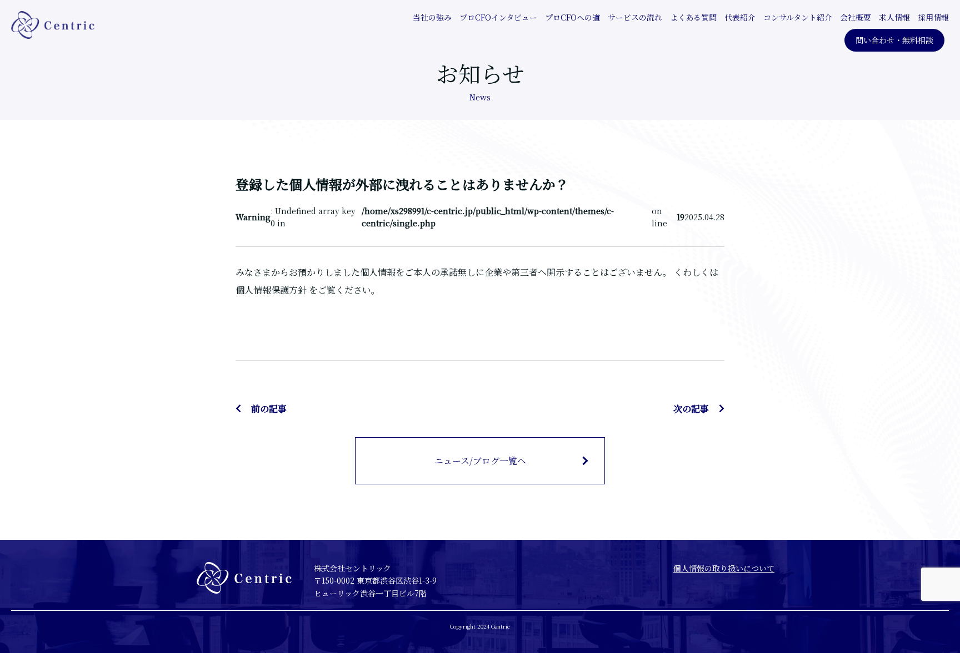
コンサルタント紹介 (797, 17)
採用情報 (933, 17)
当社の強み (432, 17)
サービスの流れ (635, 17)
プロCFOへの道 (572, 17)
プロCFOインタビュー (498, 17)
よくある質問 (693, 17)
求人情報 (894, 17)
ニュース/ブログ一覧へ (480, 460)
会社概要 (855, 17)
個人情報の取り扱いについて (723, 568)
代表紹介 (740, 17)
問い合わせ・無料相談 (894, 39)
